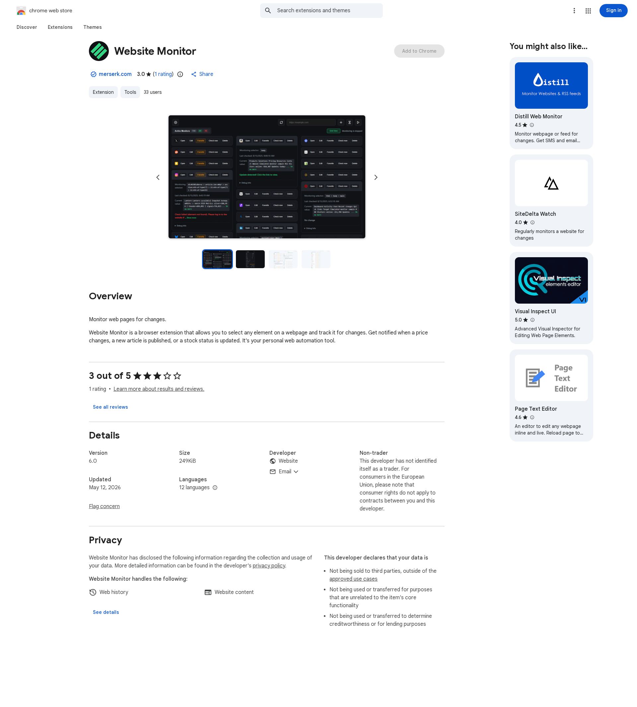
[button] (588, 11)
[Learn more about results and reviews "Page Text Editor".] (532, 417)
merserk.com (115, 74)
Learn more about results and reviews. (158, 389)
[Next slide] (376, 177)
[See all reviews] (110, 407)
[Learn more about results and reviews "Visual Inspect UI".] (532, 320)
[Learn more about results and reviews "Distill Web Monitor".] (531, 125)
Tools (130, 92)
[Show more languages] (215, 488)
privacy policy (269, 565)
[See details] (106, 612)
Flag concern (104, 506)
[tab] (26, 27)
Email (285, 471)
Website (288, 461)
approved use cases (353, 579)
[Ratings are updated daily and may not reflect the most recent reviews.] (180, 74)
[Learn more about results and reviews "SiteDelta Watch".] (532, 222)
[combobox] (330, 11)
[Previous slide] (158, 177)
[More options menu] (574, 10)
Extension (103, 92)
